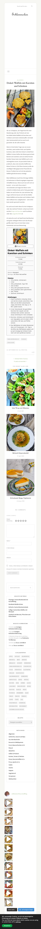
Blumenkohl (25, 656)
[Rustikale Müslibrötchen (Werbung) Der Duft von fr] (9, 821)
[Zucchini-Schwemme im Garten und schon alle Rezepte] (9, 803)
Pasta (24, 689)
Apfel (11, 656)
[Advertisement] (20, 47)
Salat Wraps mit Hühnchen (20, 408)
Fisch (11, 669)
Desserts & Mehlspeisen (16, 742)
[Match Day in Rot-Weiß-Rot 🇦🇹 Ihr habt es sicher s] (9, 893)
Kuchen (11, 683)
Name (8, 541)
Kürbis (23, 683)
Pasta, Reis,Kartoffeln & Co (17, 759)
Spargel (24, 696)
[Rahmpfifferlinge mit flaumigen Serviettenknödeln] (9, 857)
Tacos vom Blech (21, 643)
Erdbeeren (27, 663)
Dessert (19, 663)
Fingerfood (27, 666)
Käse (17, 683)
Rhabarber (20, 693)
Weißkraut (23, 706)
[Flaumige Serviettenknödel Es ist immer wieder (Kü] (9, 848)
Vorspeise (22, 703)
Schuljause (11, 342)
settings (18, 922)
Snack (11, 696)
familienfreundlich (13, 339)
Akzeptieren (7, 925)
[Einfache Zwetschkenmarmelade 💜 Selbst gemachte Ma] (9, 830)
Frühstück (18, 669)
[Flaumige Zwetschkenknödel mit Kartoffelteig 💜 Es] (9, 812)
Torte (17, 699)
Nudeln (18, 689)
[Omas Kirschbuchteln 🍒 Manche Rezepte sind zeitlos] (9, 902)
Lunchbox (12, 686)
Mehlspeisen (21, 686)
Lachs (29, 683)
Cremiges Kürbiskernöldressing (15, 628)
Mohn (29, 686)
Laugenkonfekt (16, 214)
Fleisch (11, 748)
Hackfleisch (20, 673)
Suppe (11, 699)
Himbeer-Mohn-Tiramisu (21, 359)
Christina (24, 350)
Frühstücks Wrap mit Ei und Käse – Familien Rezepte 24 (18, 637)
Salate (10, 765)
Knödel (26, 679)
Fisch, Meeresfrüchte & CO (17, 745)
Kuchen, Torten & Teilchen (16, 756)
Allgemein (20, 80)
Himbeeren (24, 676)
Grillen (11, 673)
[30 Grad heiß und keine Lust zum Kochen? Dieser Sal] (9, 884)
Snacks (17, 696)
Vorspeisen (12, 776)
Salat (26, 693)
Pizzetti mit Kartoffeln (20, 361)
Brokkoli (12, 659)
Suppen (11, 770)
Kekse (20, 679)
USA (22, 699)
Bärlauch (12, 663)
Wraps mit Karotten (17, 211)
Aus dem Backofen (14, 739)
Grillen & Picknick (14, 753)
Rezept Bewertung (9, 520)
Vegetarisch (13, 703)
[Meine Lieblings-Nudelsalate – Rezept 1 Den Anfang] (9, 875)
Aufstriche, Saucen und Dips (17, 737)
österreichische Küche (16, 709)
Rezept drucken (21, 246)
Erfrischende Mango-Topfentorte (20, 498)
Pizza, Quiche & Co (14, 762)
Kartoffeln (12, 679)
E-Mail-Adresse (10, 549)
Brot (18, 659)
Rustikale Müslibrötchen (16, 604)
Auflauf (17, 656)
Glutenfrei (26, 669)
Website (9, 557)
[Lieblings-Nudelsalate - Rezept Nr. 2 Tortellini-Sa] (9, 866)
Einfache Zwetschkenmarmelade (18, 607)
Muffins (11, 689)
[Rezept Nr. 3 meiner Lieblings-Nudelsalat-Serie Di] (9, 839)
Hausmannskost (14, 676)
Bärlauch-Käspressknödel (21, 453)
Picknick (23, 339)
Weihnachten (13, 706)
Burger (24, 659)
